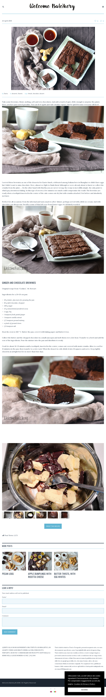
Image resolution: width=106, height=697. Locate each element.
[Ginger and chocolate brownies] (53, 58)
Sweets (20, 93)
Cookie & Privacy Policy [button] (84, 684)
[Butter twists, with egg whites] (66, 561)
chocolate (36, 93)
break (30, 93)
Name (4, 597)
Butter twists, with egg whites (64, 575)
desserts (14, 93)
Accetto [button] (84, 690)
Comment (5, 616)
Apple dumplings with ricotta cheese (39, 575)
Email (4, 606)
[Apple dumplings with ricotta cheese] (40, 561)
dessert (42, 93)
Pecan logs (8, 573)
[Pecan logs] (14, 561)
